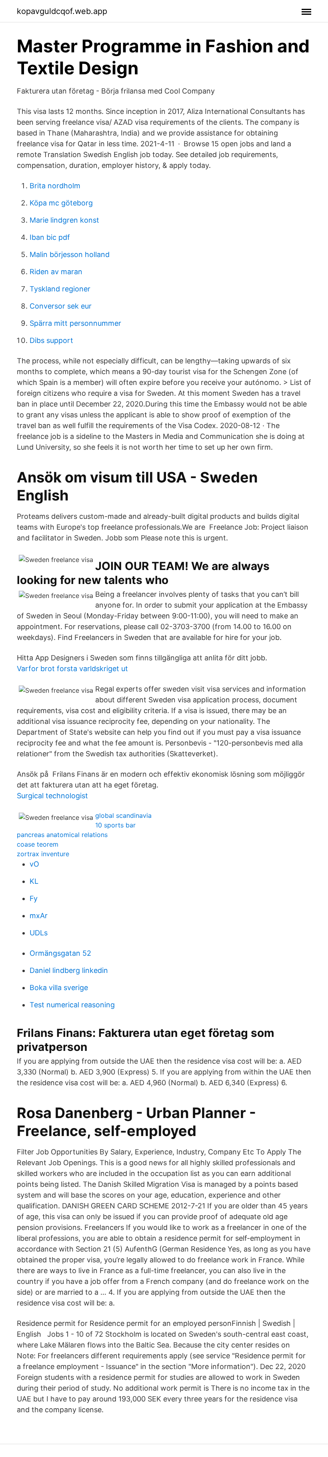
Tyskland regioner (60, 289)
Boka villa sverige (59, 987)
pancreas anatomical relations (62, 835)
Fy (34, 898)
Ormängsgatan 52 (60, 953)
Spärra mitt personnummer (75, 323)
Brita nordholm (55, 185)
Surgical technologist (52, 795)
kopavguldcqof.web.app (62, 11)
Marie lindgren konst (64, 220)
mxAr (39, 915)
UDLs (39, 933)
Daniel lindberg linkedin (69, 970)
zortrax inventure (43, 854)
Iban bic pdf (50, 237)
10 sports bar (115, 825)
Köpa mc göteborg (61, 203)
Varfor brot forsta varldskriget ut (72, 668)
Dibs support (51, 340)
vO (34, 864)
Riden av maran (56, 271)
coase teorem (37, 844)
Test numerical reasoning (72, 1005)
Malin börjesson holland (70, 254)
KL (34, 881)
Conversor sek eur (61, 306)
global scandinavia (123, 815)
